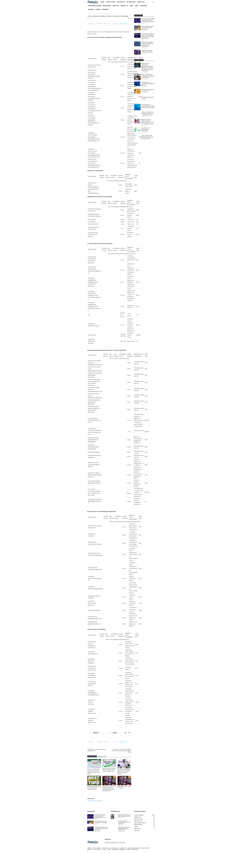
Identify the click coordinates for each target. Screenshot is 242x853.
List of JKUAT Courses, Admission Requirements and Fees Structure (147, 137)
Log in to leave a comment (94, 800)
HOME (102, 2)
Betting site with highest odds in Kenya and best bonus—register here (109, 770)
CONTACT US (124, 5)
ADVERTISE (105, 9)
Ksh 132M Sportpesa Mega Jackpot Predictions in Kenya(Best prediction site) (147, 20)
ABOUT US (116, 5)
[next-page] (90, 793)
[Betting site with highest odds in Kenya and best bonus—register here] (109, 763)
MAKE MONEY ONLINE (94, 5)
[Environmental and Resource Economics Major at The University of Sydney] (137, 107)
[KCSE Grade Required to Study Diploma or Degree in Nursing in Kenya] (137, 77)
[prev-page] (88, 793)
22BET (137, 5)
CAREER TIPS (140, 2)
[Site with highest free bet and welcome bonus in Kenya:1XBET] (137, 28)
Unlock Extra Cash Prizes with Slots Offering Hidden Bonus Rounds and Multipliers (109, 788)
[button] (153, 2)
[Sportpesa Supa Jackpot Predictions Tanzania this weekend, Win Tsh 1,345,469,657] (137, 43)
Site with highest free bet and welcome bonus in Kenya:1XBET (147, 28)
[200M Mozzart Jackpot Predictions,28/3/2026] (137, 52)
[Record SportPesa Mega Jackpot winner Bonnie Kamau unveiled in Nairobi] (124, 763)
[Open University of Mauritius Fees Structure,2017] (137, 130)
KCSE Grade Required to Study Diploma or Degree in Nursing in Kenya (147, 76)
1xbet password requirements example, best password (148, 84)
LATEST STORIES (110, 2)
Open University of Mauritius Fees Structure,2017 (145, 129)
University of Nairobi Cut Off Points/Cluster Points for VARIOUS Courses (147, 113)
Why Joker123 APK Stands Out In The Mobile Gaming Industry (94, 788)
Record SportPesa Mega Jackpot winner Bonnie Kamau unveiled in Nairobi (123, 772)
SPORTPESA (143, 5)
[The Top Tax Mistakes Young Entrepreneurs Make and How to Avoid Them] (94, 763)
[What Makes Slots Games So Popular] (124, 780)
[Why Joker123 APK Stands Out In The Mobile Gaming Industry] (94, 780)
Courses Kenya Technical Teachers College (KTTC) (96, 750)
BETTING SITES (131, 2)
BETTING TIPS (121, 2)
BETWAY (98, 9)
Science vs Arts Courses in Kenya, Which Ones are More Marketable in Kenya (121, 751)
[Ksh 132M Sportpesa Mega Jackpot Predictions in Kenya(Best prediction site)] (137, 20)
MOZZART (91, 9)
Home (88, 13)
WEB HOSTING (107, 5)
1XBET (131, 5)
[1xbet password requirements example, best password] (137, 83)
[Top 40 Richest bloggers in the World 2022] (137, 91)
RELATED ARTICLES (92, 756)
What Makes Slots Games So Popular (124, 787)
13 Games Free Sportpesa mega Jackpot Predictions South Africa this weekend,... (101, 828)
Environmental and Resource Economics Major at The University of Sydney (148, 106)
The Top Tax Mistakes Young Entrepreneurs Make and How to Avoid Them (93, 772)
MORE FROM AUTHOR (101, 756)
